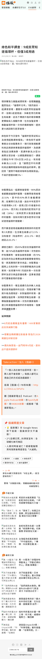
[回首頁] (9, 3)
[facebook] (28, 3)
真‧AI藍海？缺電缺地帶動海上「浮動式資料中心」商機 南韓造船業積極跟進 (29, 562)
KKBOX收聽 (18, 403)
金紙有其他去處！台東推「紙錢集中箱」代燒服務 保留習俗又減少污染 (29, 528)
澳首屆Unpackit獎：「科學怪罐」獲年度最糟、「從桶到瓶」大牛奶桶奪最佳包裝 (29, 627)
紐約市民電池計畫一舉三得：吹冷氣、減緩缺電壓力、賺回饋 (29, 614)
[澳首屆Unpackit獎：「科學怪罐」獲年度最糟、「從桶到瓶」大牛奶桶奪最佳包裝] (10, 628)
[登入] (35, 3)
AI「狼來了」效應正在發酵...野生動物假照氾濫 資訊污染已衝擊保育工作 (29, 513)
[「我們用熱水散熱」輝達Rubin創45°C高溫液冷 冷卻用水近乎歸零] (10, 589)
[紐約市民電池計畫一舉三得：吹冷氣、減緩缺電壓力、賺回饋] (10, 615)
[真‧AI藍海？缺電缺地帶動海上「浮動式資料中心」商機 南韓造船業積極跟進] (10, 563)
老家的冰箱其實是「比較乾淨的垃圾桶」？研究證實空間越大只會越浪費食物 (29, 500)
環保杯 (7, 458)
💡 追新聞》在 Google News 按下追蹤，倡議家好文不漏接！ (22, 431)
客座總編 (6, 7)
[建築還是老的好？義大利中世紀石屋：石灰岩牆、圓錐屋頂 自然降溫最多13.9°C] (10, 602)
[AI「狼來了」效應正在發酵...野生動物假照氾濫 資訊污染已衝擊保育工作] (10, 514)
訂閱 (30, 650)
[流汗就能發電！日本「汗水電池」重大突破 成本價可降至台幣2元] (10, 576)
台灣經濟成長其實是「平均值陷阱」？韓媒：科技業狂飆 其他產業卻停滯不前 (29, 541)
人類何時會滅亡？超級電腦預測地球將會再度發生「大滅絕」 (22, 448)
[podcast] (32, 3)
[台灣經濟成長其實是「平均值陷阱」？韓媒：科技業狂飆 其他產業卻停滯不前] (10, 542)
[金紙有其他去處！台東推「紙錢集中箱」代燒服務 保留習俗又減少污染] (10, 529)
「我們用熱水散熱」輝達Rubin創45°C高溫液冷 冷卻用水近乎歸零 (29, 588)
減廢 (17, 458)
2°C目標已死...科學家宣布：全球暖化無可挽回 (22, 440)
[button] (39, 3)
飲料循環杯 (23, 462)
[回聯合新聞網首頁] (3, 3)
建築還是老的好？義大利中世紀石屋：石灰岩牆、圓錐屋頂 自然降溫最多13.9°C (29, 601)
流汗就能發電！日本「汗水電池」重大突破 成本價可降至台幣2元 (29, 575)
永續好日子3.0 (19, 7)
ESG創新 (32, 7)
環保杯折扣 (9, 462)
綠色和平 (27, 458)
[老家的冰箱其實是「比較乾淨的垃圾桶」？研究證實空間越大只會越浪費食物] (10, 501)
